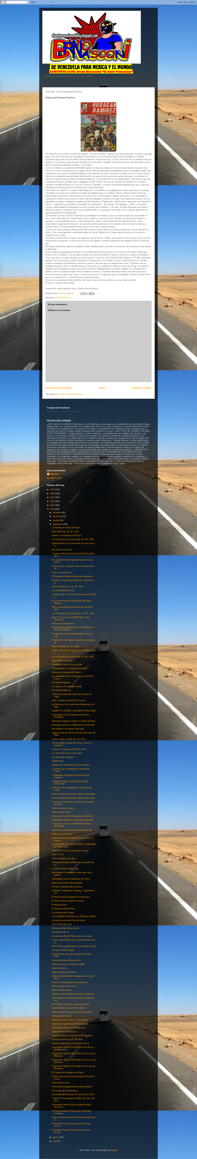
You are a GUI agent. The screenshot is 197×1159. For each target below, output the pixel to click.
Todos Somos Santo (61, 812)
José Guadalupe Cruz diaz (63, 858)
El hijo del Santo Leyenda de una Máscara (71, 897)
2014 (52, 509)
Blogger (114, 1150)
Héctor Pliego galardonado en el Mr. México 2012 (74, 946)
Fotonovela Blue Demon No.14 (65, 928)
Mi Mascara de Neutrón (62, 834)
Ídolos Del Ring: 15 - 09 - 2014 (65, 646)
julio (55, 1141)
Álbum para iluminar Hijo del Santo (67, 883)
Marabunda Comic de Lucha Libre (67, 664)
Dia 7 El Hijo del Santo (62, 924)
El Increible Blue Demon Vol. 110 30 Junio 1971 (73, 1094)
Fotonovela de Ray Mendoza (64, 1090)
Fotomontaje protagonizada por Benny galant (72, 1086)
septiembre (58, 524)
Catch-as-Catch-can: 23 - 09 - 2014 (67, 586)
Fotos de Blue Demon (61, 990)
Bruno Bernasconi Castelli (56, 411)
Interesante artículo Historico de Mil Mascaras (72, 1035)
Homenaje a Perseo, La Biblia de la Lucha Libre (73, 725)
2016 (52, 501)
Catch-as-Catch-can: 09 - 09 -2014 (67, 1039)
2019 (52, 489)
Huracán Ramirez (62, 297)
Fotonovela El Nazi (60, 1083)
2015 (52, 505)
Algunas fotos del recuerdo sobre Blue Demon (72, 1012)
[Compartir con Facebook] (90, 293)
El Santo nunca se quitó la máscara (68, 901)
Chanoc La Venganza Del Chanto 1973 (69, 749)
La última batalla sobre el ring (65, 868)
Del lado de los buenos (62, 549)
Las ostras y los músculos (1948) (67, 686)
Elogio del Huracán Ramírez (64, 972)
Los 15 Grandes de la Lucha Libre (67, 753)
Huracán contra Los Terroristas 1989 (68, 964)
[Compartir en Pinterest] (93, 293)
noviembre (57, 516)
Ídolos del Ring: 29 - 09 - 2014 (65, 531)
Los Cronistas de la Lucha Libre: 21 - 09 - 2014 (73, 613)
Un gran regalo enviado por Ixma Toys (69, 739)
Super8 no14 (57, 761)
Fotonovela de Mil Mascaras (64, 1032)
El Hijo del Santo (59, 905)
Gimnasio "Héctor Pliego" (63, 950)
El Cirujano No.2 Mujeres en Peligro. (68, 1072)
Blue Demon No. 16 (60, 932)
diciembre (57, 512)
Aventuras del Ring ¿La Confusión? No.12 (70, 1043)
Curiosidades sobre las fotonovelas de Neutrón (72, 820)
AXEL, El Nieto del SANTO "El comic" (69, 700)
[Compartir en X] (87, 293)
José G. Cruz (58, 854)
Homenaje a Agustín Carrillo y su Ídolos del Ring (73, 721)
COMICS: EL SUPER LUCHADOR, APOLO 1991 (74, 711)
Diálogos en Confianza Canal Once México (71, 765)
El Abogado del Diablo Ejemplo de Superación (72, 576)
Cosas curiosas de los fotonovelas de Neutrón (72, 816)
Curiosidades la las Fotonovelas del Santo (70, 879)
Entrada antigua (142, 387)
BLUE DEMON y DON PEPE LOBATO (69, 1008)
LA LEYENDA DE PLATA (63, 590)
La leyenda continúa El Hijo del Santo (68, 920)
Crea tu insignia (73, 411)
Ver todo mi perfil (54, 478)
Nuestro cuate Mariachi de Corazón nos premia (73, 994)
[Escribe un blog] (84, 293)
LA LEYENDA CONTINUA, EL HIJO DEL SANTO (74, 916)
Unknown (54, 474)
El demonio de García (61, 1016)
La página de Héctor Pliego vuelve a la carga (72, 936)
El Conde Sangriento (61, 682)
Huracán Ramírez (59, 968)
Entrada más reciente (58, 387)
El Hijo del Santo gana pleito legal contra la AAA (73, 798)
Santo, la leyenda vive (62, 572)
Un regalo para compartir (63, 757)
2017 (52, 497)
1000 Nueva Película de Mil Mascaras (69, 1028)
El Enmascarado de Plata (63, 908)
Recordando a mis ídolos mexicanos (68, 729)
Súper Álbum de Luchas (62, 660)
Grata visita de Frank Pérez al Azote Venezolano (73, 794)
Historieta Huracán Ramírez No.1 (66, 960)
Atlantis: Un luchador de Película (66, 535)
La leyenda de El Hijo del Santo (66, 527)
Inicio (102, 387)
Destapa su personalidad (63, 623)
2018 (52, 493)
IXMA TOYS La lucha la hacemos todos (70, 850)
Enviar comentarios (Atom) (70, 394)
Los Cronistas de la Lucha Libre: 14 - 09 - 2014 (73, 657)
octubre (56, 520)
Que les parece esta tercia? (64, 986)
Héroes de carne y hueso (63, 808)
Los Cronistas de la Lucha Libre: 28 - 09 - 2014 (73, 539)
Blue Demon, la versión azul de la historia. (71, 1004)
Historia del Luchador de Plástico (66, 672)
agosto (56, 1137)
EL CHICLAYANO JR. (61, 690)
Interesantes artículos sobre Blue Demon (70, 1024)
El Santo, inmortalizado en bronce (67, 887)
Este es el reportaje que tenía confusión (69, 982)
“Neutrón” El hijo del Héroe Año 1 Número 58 (71, 830)
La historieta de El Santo (63, 912)
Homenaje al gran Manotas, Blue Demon (70, 1020)
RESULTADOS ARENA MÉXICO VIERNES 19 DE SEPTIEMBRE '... (72, 628)
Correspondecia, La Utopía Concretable (69, 668)
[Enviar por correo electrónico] (81, 293)
